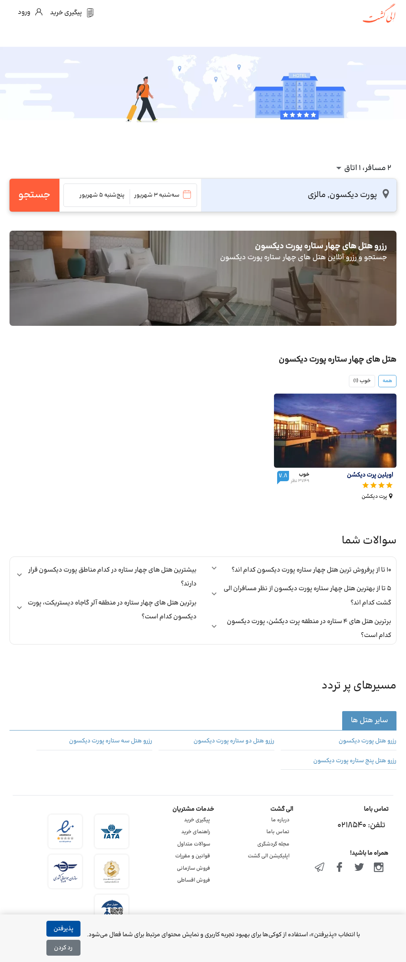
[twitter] (359, 868)
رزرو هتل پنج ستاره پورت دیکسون (354, 761)
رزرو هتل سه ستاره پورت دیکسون (110, 741)
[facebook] (339, 868)
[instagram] (378, 868)
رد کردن (63, 947)
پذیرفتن (63, 928)
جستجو (34, 195)
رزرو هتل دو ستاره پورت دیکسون (233, 741)
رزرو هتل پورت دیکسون (367, 741)
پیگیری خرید (197, 820)
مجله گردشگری (273, 844)
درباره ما (280, 820)
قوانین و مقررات (192, 856)
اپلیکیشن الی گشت (268, 856)
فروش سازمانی (193, 868)
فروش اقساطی (193, 880)
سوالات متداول (193, 844)
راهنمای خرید (195, 832)
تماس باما (277, 832)
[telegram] (320, 868)
